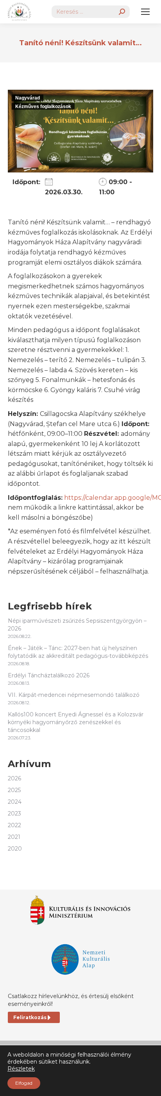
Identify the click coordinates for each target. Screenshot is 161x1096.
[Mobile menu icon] (145, 12)
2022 (14, 825)
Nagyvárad (27, 98)
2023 (14, 813)
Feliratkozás (30, 1017)
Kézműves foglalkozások (43, 106)
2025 (14, 790)
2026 (14, 778)
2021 (14, 836)
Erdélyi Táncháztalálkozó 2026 (48, 675)
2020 (15, 848)
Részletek (21, 1068)
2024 (14, 801)
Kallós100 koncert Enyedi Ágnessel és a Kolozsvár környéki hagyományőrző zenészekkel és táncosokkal (75, 722)
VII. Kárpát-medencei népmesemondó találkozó (74, 694)
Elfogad (23, 1083)
